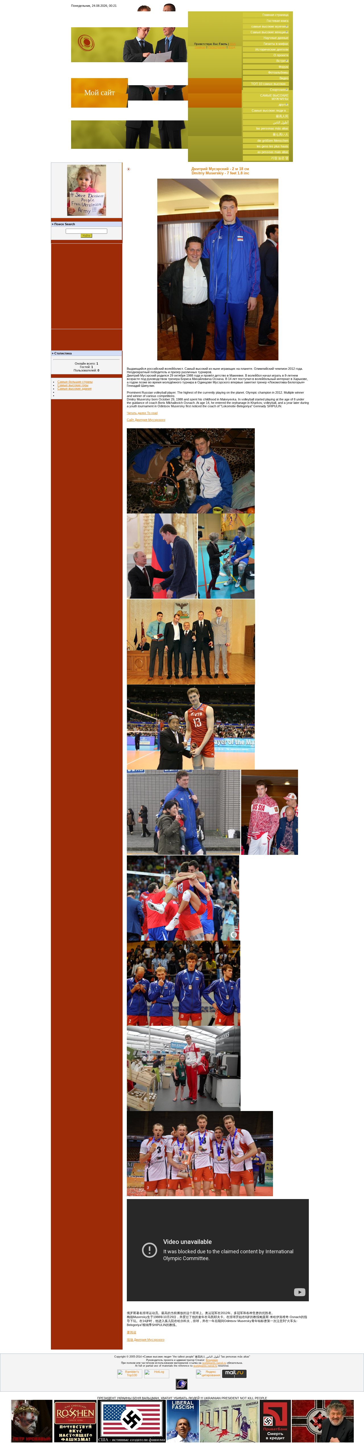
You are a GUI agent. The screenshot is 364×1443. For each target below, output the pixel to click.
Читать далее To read (142, 413)
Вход (231, 47)
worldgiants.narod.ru (214, 1362)
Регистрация (217, 47)
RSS (233, 43)
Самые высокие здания (74, 388)
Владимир (212, 1360)
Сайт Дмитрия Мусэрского (146, 419)
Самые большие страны (75, 381)
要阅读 (131, 1332)
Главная (200, 47)
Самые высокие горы (72, 385)
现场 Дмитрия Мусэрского (145, 1339)
